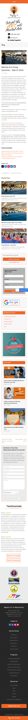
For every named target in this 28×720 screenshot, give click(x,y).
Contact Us (13, 38)
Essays (5, 73)
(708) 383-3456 (15, 34)
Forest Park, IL (14, 643)
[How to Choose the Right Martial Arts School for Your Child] (14, 372)
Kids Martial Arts (14, 661)
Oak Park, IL (14, 635)
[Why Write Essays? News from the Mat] (14, 211)
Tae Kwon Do (7, 319)
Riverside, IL (14, 646)
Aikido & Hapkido (8, 321)
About (14, 688)
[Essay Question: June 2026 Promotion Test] (14, 416)
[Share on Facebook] (5, 166)
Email (5, 273)
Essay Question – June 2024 (8, 245)
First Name (6, 279)
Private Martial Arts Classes (14, 670)
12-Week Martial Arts (14, 673)
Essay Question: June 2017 (8, 196)
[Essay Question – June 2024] (14, 235)
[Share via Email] (14, 166)
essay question (5, 173)
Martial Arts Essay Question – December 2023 (7, 441)
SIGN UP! (14, 291)
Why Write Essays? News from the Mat (11, 222)
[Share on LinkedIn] (11, 166)
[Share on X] (2, 166)
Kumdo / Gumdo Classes (14, 667)
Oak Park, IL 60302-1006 (14, 616)
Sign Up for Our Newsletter (14, 699)
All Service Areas (14, 649)
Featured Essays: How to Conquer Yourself (12, 151)
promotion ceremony (16, 173)
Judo (5, 326)
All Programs (14, 675)
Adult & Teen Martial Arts (14, 664)
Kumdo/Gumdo (8, 324)
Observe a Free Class (14, 259)
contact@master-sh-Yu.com (16, 612)
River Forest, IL (14, 637)
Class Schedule (14, 685)
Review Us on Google (14, 555)
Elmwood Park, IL (14, 640)
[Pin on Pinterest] (8, 166)
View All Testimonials (13, 560)
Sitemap (14, 696)
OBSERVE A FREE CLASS (14, 706)
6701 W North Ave (16, 614)
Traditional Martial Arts (10, 316)
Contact (14, 694)
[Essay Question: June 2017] (14, 187)
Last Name (6, 284)
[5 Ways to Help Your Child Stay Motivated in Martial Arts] (14, 393)
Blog (14, 691)
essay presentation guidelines (13, 123)
